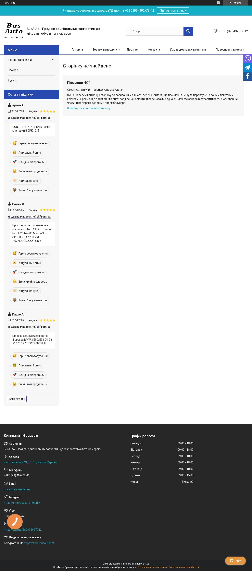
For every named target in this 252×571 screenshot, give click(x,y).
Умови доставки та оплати (188, 49)
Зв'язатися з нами (173, 10)
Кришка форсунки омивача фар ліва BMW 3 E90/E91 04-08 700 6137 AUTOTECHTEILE (32, 339)
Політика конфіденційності (184, 567)
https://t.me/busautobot (39, 543)
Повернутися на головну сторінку (88, 108)
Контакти (153, 49)
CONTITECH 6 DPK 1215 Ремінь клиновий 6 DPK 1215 (32, 128)
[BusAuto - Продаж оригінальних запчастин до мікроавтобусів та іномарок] (14, 31)
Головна (77, 49)
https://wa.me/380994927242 (23, 529)
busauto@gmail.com (17, 489)
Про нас (132, 49)
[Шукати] (188, 31)
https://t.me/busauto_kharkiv (22, 502)
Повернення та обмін (230, 49)
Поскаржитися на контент (152, 567)
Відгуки (13, 80)
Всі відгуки (16, 398)
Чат (238, 560)
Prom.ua (144, 563)
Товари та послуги (105, 49)
